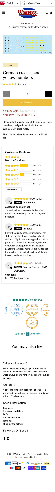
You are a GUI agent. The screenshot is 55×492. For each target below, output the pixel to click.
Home (24, 23)
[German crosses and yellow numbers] (27, 44)
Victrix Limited (20, 454)
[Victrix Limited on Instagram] (8, 439)
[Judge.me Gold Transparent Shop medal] (35, 310)
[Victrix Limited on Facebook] (4, 439)
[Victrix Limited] (27, 12)
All (32, 23)
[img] (21, 198)
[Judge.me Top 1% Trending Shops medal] (20, 323)
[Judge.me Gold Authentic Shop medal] (20, 310)
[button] (10, 84)
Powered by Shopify (31, 457)
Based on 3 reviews (15, 160)
